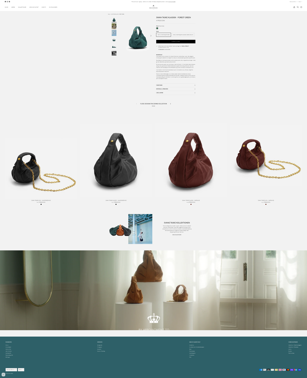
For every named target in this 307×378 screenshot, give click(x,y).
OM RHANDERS (53, 7)
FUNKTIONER (159, 85)
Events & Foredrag (101, 351)
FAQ (190, 357)
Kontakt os (191, 345)
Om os (7, 345)
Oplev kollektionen (176, 234)
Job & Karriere (9, 351)
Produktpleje (192, 351)
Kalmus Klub (8, 349)
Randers (290, 351)
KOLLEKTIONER (22, 7)
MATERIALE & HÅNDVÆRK (162, 89)
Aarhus (289, 349)
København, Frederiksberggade (294, 345)
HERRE (13, 7)
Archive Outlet (171, 1)
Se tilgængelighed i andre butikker (164, 49)
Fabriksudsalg (291, 353)
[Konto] (294, 7)
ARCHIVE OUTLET (34, 7)
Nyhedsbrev (191, 355)
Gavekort (99, 349)
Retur (190, 349)
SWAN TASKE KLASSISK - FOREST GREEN (117, 14)
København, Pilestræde (293, 347)
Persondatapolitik (9, 355)
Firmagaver (99, 347)
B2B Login (8, 357)
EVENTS (44, 7)
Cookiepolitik (8, 353)
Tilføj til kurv (176, 41)
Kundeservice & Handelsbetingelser (196, 347)
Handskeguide (192, 353)
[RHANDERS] (153, 7)
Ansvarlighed (8, 347)
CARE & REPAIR (159, 92)
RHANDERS (11, 373)
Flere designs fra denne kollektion (153, 104)
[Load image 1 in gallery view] (138, 35)
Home (109, 14)
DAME (6, 7)
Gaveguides (99, 345)
